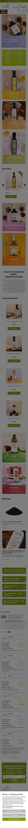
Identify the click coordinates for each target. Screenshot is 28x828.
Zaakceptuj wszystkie (14, 819)
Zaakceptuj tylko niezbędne (14, 811)
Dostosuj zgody (14, 815)
